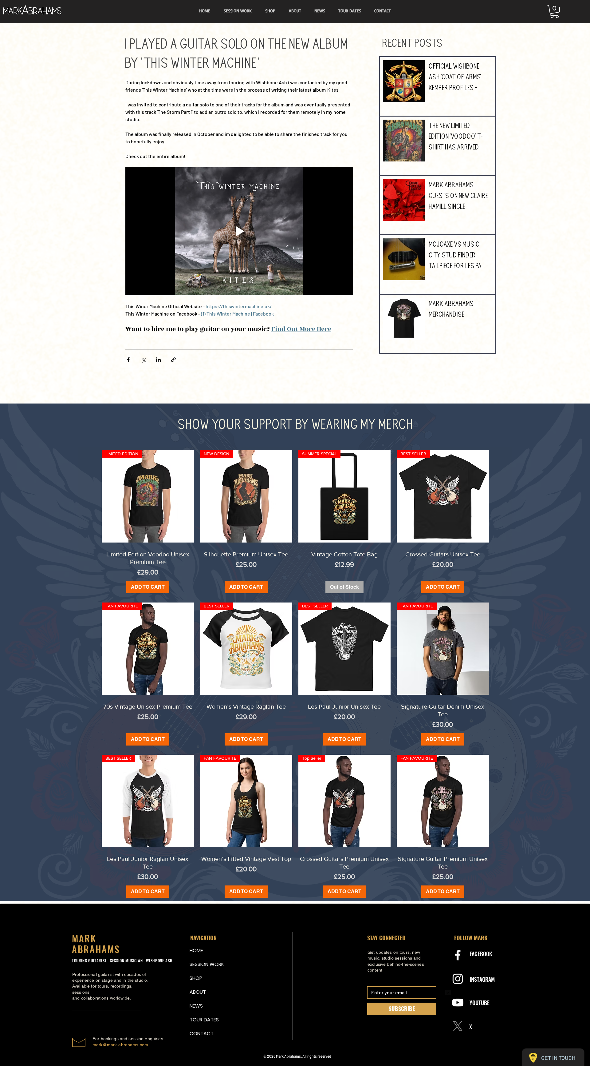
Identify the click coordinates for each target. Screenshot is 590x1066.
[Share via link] (173, 360)
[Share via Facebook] (128, 360)
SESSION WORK (204, 964)
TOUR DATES (204, 1019)
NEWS (196, 1005)
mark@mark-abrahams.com (120, 1044)
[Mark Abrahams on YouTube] (458, 1002)
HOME (196, 950)
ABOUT (198, 992)
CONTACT (202, 1033)
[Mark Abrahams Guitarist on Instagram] (458, 979)
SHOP (196, 978)
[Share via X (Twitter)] (143, 360)
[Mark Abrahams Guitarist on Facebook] (458, 955)
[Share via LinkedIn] (158, 360)
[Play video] (239, 231)
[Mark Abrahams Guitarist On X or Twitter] (458, 1026)
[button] (554, 11)
